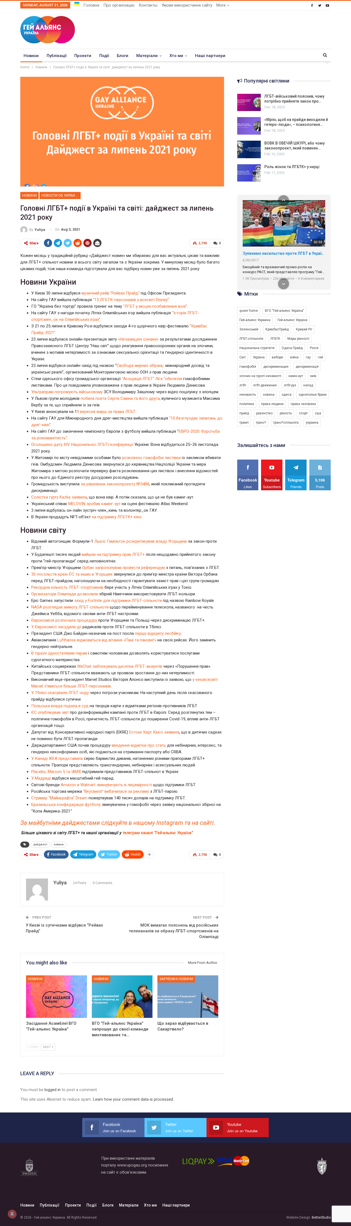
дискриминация (275, 367)
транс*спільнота (286, 422)
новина (268, 395)
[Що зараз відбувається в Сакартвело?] (187, 996)
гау (308, 357)
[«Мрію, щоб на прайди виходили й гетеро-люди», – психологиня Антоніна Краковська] (249, 126)
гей (320, 357)
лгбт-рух (290, 385)
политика (246, 404)
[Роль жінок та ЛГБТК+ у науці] (249, 173)
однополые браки (313, 395)
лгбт (242, 385)
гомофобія (247, 367)
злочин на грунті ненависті (260, 376)
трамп (244, 422)
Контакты (148, 5)
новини (59, 844)
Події (104, 55)
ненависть (247, 395)
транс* (261, 422)
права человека (303, 404)
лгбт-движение (265, 385)
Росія (314, 348)
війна (294, 357)
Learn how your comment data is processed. (133, 1099)
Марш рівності (298, 339)
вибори (277, 357)
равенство (264, 413)
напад (308, 385)
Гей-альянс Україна (292, 320)
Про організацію (119, 5)
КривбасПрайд (277, 329)
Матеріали (147, 55)
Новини (31, 55)
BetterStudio (321, 1217)
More (221, 5)
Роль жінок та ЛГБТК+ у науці (291, 167)
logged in (52, 1089)
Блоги (122, 55)
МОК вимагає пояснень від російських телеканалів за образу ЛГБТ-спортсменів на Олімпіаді (174, 931)
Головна (91, 5)
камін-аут (295, 376)
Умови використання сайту (187, 5)
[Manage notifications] (12, 1214)
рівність (286, 413)
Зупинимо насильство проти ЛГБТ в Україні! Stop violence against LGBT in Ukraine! (284, 253)
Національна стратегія (256, 348)
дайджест (40, 844)
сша (318, 413)
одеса (286, 395)
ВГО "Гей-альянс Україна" (284, 311)
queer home (248, 311)
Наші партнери (210, 55)
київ (313, 376)
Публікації (56, 55)
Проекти (82, 55)
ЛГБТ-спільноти (251, 339)
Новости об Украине (60, 195)
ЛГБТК (275, 339)
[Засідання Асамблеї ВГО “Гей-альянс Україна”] (56, 996)
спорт (303, 413)
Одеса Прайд (292, 348)
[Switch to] (76, 3)
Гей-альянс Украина (254, 320)
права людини (272, 404)
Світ (242, 357)
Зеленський (248, 329)
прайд (244, 413)
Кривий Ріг (304, 329)
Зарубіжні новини (176, 979)
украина (312, 422)
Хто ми (176, 55)
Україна (259, 357)
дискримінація (307, 367)
